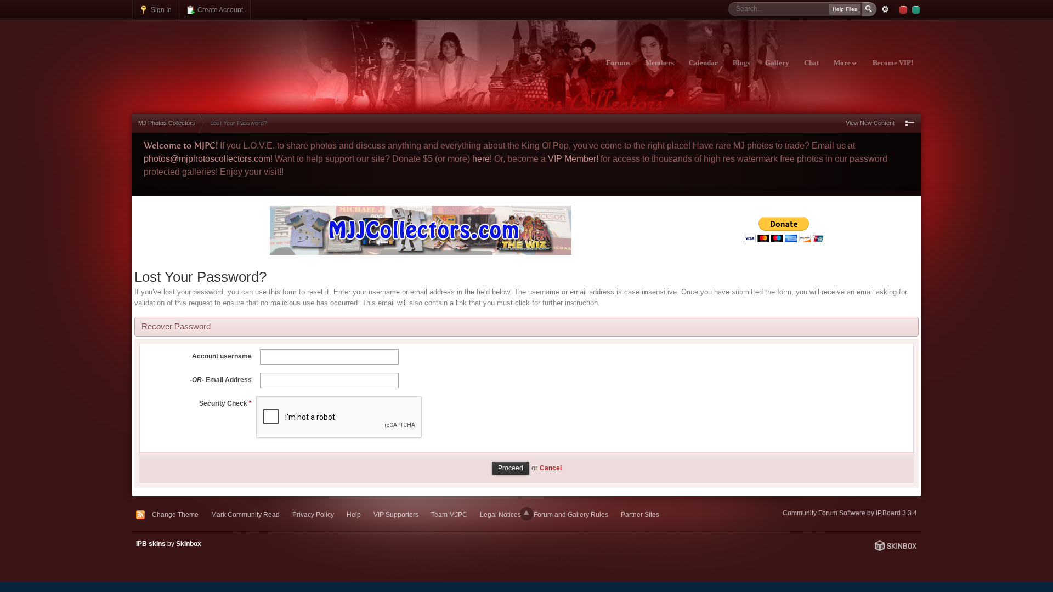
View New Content (870, 122)
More (843, 63)
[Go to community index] (228, 56)
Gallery (777, 63)
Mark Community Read (245, 514)
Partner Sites (640, 514)
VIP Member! (573, 158)
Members (659, 63)
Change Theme (175, 514)
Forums (618, 63)
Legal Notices (500, 514)
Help (354, 514)
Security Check (225, 403)
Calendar (703, 63)
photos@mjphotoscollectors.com (207, 158)
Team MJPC (449, 514)
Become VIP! (893, 63)
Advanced (885, 9)
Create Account (219, 9)
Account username (222, 356)
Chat (811, 63)
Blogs (741, 63)
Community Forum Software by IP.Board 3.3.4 (850, 512)
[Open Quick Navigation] (910, 123)
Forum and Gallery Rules (571, 514)
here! (482, 158)
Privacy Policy (313, 514)
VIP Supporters (395, 514)
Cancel (551, 467)
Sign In (160, 9)
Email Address (221, 380)
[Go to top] (526, 513)
